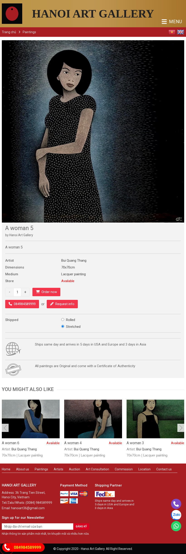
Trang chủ (9, 32)
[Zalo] (176, 515)
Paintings (29, 32)
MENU (165, 21)
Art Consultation (97, 469)
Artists (58, 469)
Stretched (73, 327)
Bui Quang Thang (73, 260)
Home (6, 469)
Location (144, 469)
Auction (74, 469)
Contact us (164, 469)
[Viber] (176, 504)
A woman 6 (31, 443)
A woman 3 (155, 443)
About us (22, 469)
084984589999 (25, 304)
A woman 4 (93, 443)
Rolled (70, 320)
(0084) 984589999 (39, 502)
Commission (124, 469)
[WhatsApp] (176, 526)
